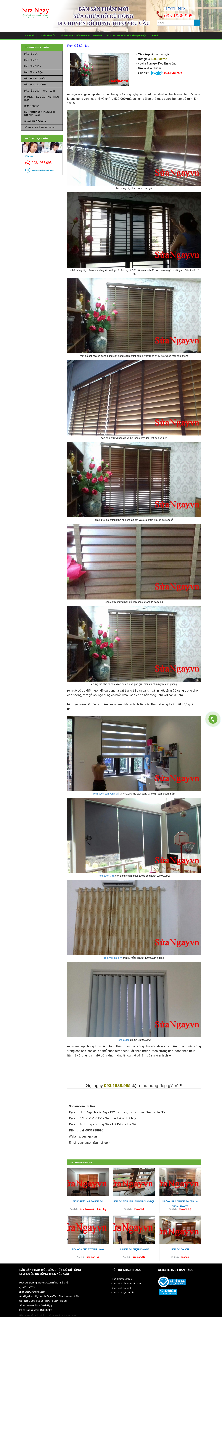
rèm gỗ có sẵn (180, 1249)
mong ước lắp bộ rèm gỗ (88, 1201)
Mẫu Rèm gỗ (31, 59)
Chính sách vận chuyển (122, 1292)
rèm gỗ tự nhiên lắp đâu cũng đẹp (133, 1201)
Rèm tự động (32, 106)
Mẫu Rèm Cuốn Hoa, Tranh (39, 90)
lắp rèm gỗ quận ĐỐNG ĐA (134, 1249)
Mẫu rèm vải (31, 53)
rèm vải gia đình (113, 957)
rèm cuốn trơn (106, 875)
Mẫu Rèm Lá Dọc (33, 72)
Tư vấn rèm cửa (48, 35)
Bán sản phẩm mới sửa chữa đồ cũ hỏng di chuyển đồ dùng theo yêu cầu (103, 16)
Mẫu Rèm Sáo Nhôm (35, 78)
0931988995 (28, 1287)
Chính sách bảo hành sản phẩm (126, 1283)
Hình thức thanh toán (121, 1278)
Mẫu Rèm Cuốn (32, 66)
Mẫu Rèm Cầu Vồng (35, 84)
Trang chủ (28, 35)
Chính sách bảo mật (121, 1287)
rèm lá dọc (123, 1039)
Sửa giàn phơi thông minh (39, 127)
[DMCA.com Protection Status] (168, 1291)
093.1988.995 (173, 73)
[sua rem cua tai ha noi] (172, 1281)
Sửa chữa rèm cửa (35, 121)
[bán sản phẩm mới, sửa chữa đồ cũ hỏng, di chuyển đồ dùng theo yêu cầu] (35, 12)
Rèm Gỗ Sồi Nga (78, 45)
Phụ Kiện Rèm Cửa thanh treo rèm (41, 98)
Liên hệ (154, 35)
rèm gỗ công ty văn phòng (88, 1249)
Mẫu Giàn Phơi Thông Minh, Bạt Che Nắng (81, 35)
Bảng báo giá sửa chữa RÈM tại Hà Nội (126, 35)
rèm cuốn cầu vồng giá (106, 793)
